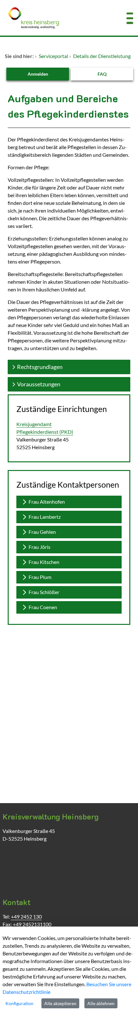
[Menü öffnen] (129, 17)
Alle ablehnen (101, 1003)
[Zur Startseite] (57, 18)
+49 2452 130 (26, 916)
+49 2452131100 (32, 924)
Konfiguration (19, 1003)
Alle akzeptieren (60, 1003)
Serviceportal (53, 56)
